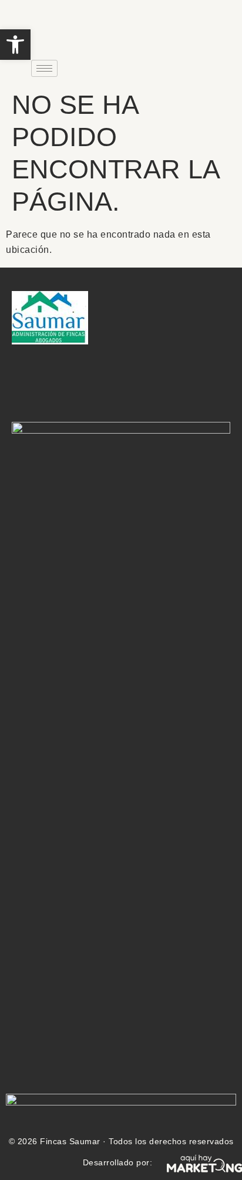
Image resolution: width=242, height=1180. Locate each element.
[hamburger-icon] (44, 68)
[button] (15, 44)
